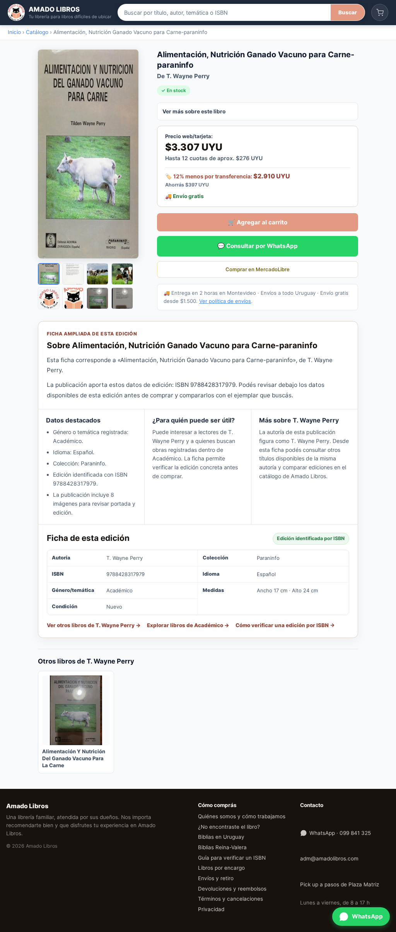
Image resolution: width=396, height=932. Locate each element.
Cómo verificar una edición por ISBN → (285, 625)
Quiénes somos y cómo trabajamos (241, 816)
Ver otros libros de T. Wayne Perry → (94, 625)
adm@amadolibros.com (329, 858)
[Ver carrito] (379, 12)
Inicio (14, 32)
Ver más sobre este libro (193, 111)
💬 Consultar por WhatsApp (257, 246)
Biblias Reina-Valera (222, 847)
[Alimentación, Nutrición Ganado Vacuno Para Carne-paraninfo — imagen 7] (97, 298)
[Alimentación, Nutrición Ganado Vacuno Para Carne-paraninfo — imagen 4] (122, 274)
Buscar (347, 12)
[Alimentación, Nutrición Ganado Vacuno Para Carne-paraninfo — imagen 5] (49, 298)
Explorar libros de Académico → (188, 625)
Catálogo (37, 32)
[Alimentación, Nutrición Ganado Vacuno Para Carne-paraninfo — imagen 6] (73, 298)
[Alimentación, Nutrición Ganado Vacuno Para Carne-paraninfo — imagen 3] (97, 274)
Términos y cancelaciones (230, 899)
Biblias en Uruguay (221, 837)
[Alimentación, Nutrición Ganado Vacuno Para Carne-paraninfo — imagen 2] (73, 274)
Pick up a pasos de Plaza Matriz (339, 884)
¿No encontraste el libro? (229, 827)
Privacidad (211, 909)
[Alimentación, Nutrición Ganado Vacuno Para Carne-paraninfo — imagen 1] (49, 274)
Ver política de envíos (225, 301)
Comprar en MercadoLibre (257, 269)
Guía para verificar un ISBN (232, 858)
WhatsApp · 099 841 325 (340, 833)
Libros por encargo (221, 868)
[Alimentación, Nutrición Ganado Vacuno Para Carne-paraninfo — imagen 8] (122, 298)
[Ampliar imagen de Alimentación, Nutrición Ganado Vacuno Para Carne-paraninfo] (92, 154)
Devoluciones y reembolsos (232, 889)
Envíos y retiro (216, 878)
